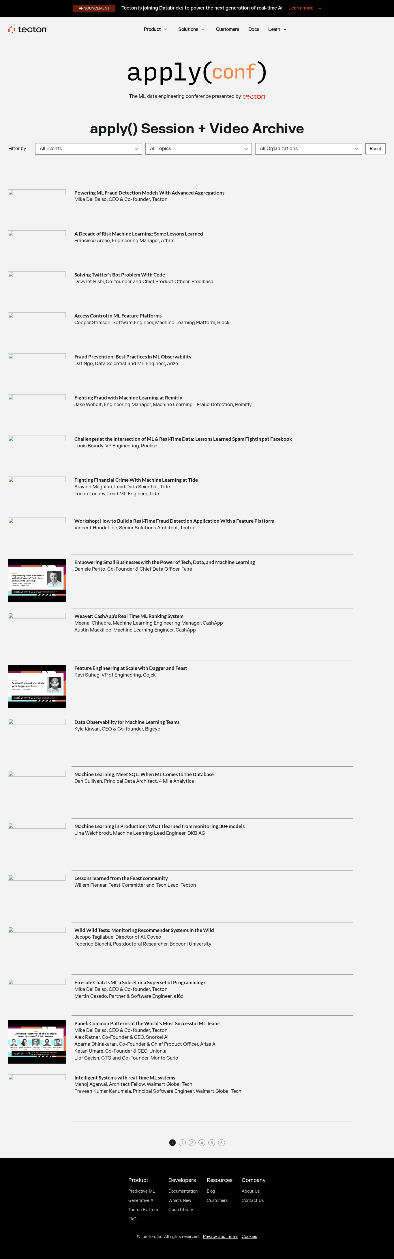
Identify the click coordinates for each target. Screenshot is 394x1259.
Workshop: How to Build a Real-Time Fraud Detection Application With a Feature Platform (174, 521)
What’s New (179, 1200)
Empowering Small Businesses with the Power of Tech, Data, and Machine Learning (164, 562)
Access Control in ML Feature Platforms (118, 316)
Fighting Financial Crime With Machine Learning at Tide (136, 480)
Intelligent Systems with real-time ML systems (124, 1078)
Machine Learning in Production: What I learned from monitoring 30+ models (159, 826)
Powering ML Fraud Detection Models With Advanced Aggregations (149, 193)
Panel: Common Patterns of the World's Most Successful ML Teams (147, 1023)
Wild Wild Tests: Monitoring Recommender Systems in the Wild (144, 930)
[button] (156, 29)
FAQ (132, 1219)
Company (254, 1180)
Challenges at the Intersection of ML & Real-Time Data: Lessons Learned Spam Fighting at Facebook (183, 439)
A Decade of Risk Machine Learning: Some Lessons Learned (138, 234)
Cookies (249, 1236)
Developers (182, 1180)
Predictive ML (141, 1191)
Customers (227, 29)
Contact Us (253, 1200)
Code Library (180, 1210)
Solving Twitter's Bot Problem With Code (119, 275)
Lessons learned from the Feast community (121, 878)
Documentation (183, 1191)
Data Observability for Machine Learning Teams (126, 722)
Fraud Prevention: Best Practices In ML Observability (133, 357)
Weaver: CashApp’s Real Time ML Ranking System (128, 616)
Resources (219, 1180)
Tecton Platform (143, 1210)
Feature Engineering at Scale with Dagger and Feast (130, 668)
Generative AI (141, 1200)
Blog (211, 1191)
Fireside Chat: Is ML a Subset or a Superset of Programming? (139, 982)
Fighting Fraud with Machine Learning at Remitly (128, 398)
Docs (253, 29)
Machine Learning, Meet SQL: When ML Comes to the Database (144, 774)
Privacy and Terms (220, 1236)
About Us (251, 1191)
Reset (375, 149)
